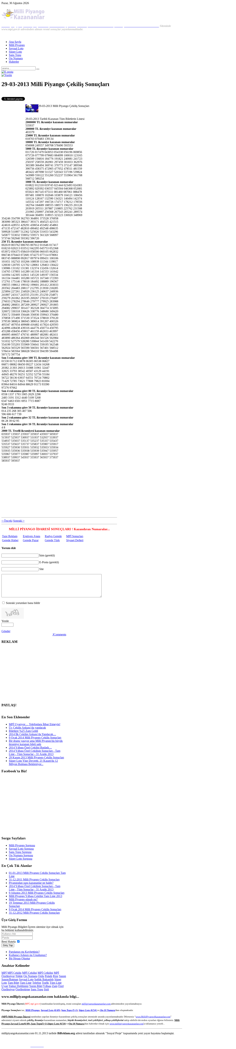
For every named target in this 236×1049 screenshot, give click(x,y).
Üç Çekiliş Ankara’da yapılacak (27, 727)
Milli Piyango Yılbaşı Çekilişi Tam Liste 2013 (35, 896)
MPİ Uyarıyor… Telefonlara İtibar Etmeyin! (34, 724)
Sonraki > (19, 520)
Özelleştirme (22, 989)
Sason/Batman (9, 979)
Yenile (5, 621)
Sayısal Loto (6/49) (50, 1010)
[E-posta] (7, 71)
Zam (54, 986)
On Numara (30, 976)
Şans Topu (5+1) (69, 1010)
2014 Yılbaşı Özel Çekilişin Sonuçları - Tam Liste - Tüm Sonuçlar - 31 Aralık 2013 (34, 752)
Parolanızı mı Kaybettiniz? (24, 951)
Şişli (46, 989)
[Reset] (37, 69)
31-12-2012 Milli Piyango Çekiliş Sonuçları (34, 912)
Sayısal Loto (26, 979)
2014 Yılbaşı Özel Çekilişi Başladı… (30, 747)
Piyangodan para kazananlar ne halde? (31, 882)
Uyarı (4, 986)
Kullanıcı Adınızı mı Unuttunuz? (28, 955)
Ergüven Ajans (31, 536)
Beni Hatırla (8, 941)
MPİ (4, 972)
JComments (59, 634)
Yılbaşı (47, 986)
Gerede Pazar (31, 540)
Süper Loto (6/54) (88, 1010)
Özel (61, 986)
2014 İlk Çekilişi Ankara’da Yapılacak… (32, 734)
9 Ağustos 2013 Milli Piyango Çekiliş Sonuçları (36, 892)
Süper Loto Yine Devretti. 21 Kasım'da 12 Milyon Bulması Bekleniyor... (33, 762)
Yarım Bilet (35, 986)
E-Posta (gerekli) (49, 562)
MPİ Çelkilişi (45, 972)
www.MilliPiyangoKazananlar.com (153, 1016)
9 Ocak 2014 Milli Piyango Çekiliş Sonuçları (35, 737)
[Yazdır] (6, 75)
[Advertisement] (59, 93)
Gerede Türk (52, 540)
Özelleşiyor (8, 989)
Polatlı (48, 976)
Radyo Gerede (53, 536)
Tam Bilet (13, 982)
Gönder (5, 631)
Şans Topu (37, 989)
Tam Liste (26, 982)
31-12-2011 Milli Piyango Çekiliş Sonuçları (34, 879)
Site (41, 569)
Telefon (36, 982)
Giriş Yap (8, 945)
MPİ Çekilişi (29, 972)
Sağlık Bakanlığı (44, 979)
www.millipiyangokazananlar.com (126, 1023)
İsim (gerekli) (47, 555)
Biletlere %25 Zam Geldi (23, 730)
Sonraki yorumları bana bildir (23, 603)
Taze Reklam (9, 536)
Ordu (41, 976)
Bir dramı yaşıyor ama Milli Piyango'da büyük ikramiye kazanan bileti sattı (36, 742)
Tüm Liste (56, 982)
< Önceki (6, 520)
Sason (62, 976)
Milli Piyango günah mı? (23, 899)
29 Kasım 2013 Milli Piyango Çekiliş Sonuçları (36, 757)
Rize (55, 976)
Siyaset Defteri (74, 540)
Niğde (19, 976)
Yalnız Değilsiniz (19, 986)
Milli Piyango (32, 1010)
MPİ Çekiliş (14, 972)
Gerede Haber (10, 540)
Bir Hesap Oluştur (19, 958)
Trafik (45, 982)
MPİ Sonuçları (74, 536)
